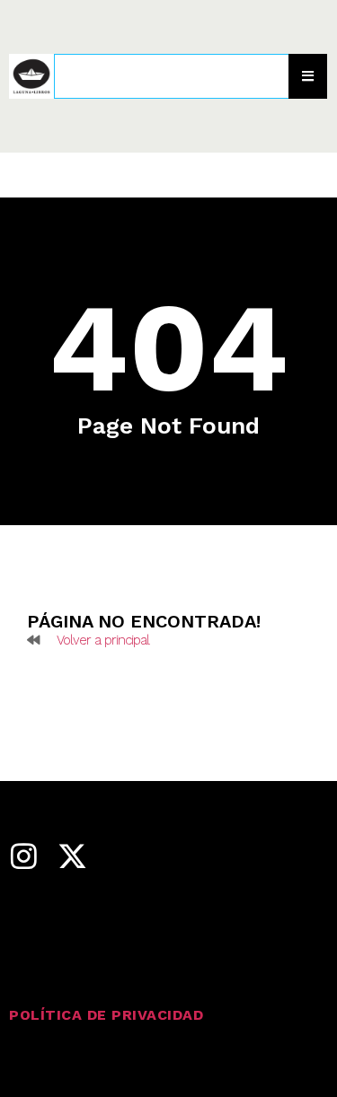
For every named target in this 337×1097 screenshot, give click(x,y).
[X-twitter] (72, 855)
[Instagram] (23, 855)
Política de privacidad (106, 1014)
